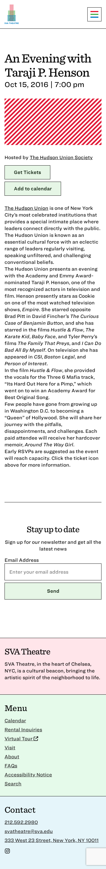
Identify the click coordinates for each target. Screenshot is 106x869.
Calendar (15, 720)
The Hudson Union (26, 208)
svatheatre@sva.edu (29, 831)
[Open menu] (94, 14)
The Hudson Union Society (61, 157)
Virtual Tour (19, 738)
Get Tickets (27, 172)
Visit (10, 747)
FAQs (11, 765)
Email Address (22, 560)
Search (13, 783)
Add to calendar (33, 188)
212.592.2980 (21, 822)
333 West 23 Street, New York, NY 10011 (52, 840)
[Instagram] (7, 852)
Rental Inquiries (23, 729)
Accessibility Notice (28, 774)
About (12, 756)
